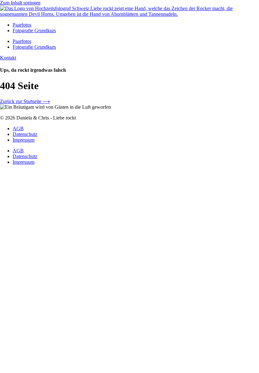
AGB (18, 128)
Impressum (23, 140)
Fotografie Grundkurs (34, 30)
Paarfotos (22, 25)
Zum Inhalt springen (20, 2)
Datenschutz (25, 134)
